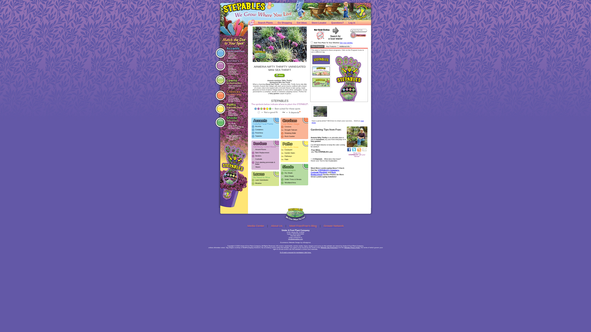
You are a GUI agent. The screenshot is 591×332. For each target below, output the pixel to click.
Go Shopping (285, 22)
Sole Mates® (233, 136)
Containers (232, 55)
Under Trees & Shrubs (236, 127)
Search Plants (265, 22)
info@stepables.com (295, 239)
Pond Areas (232, 58)
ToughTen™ (233, 139)
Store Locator (319, 22)
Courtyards (232, 113)
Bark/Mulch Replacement (232, 70)
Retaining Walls (233, 99)
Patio (230, 112)
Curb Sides (232, 72)
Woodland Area (290, 183)
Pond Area (259, 133)
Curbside (258, 159)
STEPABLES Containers (328, 170)
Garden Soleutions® (233, 138)
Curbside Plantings (319, 172)
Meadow (258, 183)
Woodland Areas (234, 128)
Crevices (231, 96)
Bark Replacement (262, 153)
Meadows (231, 88)
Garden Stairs (233, 115)
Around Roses (233, 74)
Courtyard (288, 150)
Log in (351, 22)
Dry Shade (232, 123)
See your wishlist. (346, 43)
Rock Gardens (233, 98)
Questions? (337, 22)
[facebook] (349, 149)
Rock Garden (290, 136)
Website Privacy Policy (352, 247)
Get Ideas (302, 22)
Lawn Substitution (234, 86)
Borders (231, 66)
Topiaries (231, 56)
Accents (231, 53)
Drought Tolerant (234, 101)
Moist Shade (232, 125)
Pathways (231, 110)
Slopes (230, 68)
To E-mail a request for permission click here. (295, 252)
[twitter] (354, 149)
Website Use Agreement (329, 247)
